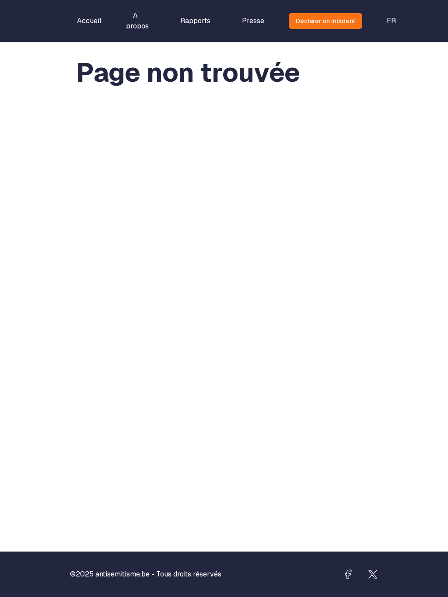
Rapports (195, 20)
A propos (137, 21)
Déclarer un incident (325, 21)
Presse (253, 20)
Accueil (89, 20)
